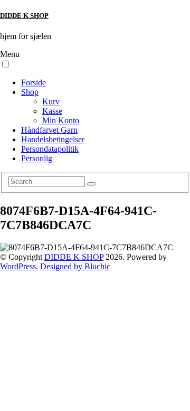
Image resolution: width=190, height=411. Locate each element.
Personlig (36, 158)
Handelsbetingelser (52, 139)
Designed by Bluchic (75, 266)
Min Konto (60, 120)
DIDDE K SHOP (24, 15)
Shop (30, 91)
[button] (5, 64)
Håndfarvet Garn (49, 129)
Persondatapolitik (50, 148)
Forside (33, 82)
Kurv (51, 101)
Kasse (52, 110)
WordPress (18, 266)
